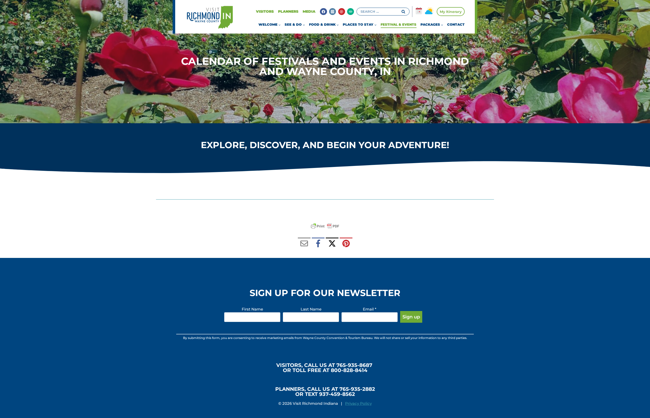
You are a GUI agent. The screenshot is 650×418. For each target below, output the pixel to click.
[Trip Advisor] (350, 11)
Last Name (311, 309)
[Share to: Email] (304, 244)
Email (369, 309)
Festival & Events (398, 24)
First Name (252, 309)
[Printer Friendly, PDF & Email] (325, 226)
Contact (456, 24)
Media (309, 11)
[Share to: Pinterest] (346, 244)
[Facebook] (323, 11)
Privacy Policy (358, 403)
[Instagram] (332, 11)
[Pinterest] (341, 11)
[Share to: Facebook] (318, 244)
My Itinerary (451, 11)
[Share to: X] (332, 244)
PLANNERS (288, 11)
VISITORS (265, 11)
